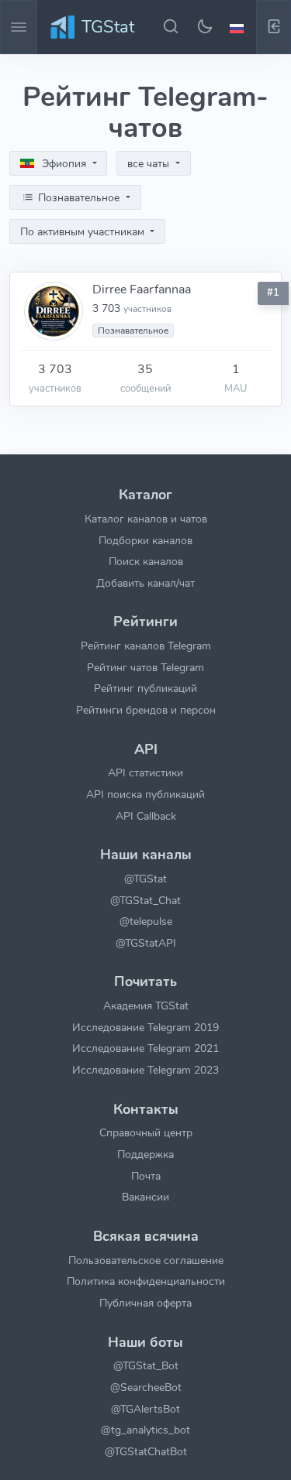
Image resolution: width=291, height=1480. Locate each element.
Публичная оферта (145, 1302)
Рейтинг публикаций (145, 688)
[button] (239, 27)
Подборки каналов (145, 540)
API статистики (145, 772)
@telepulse (146, 921)
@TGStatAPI (146, 943)
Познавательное (79, 197)
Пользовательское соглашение (145, 1260)
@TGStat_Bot (145, 1365)
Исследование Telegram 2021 (145, 1048)
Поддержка (145, 1154)
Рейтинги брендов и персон (146, 710)
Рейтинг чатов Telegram (145, 667)
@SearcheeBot (146, 1387)
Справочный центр (145, 1132)
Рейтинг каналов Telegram (146, 645)
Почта (146, 1176)
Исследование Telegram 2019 (145, 1027)
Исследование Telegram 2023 (145, 1069)
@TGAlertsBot (145, 1409)
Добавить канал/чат (145, 583)
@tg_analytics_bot (145, 1429)
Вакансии (145, 1196)
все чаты (149, 163)
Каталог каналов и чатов (146, 518)
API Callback (146, 816)
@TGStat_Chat (145, 900)
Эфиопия (64, 163)
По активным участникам (83, 231)
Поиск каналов (146, 561)
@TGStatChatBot (146, 1451)
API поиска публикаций (145, 794)
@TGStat (145, 878)
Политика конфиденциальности (146, 1281)
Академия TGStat (146, 1005)
